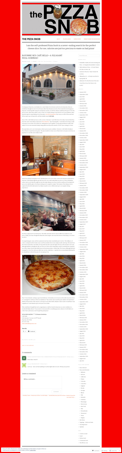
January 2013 (83, 347)
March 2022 (82, 101)
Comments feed (84, 440)
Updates (82, 426)
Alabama (83, 372)
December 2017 (84, 215)
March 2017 (82, 235)
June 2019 (82, 174)
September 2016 (84, 249)
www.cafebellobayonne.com (29, 323)
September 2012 (84, 356)
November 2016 (84, 244)
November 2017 (84, 217)
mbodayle (35, 61)
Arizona (83, 374)
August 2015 (83, 276)
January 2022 (83, 105)
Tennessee (83, 413)
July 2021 (82, 119)
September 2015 (84, 274)
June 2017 (82, 228)
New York (83, 406)
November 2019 (84, 162)
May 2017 (82, 231)
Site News (82, 420)
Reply (72, 356)
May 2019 (82, 176)
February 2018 (83, 210)
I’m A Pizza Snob (67, 39)
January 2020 (83, 158)
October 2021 (83, 112)
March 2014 (82, 315)
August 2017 (83, 224)
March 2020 (83, 153)
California (83, 376)
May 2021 (82, 124)
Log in (81, 436)
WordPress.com (84, 442)
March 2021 (82, 128)
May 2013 (82, 338)
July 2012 (82, 360)
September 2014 (84, 301)
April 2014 (82, 313)
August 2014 (83, 304)
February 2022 (83, 103)
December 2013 (84, 322)
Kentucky (83, 397)
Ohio (82, 408)
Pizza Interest (83, 367)
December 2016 (84, 242)
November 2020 (84, 135)
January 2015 (83, 292)
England (83, 386)
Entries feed (83, 438)
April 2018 (82, 206)
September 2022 (84, 94)
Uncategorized (83, 424)
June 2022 (82, 96)
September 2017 (84, 222)
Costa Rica (83, 383)
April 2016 (82, 260)
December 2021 (84, 108)
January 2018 (83, 212)
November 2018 (84, 190)
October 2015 (83, 272)
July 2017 (82, 226)
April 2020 (82, 151)
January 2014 (83, 320)
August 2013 (83, 331)
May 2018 (82, 203)
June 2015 (82, 281)
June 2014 (82, 308)
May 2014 (82, 310)
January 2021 (83, 130)
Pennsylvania (84, 411)
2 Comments (55, 61)
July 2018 (82, 199)
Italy (82, 395)
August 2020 (83, 142)
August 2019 (83, 169)
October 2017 (83, 219)
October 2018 (83, 192)
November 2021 (84, 110)
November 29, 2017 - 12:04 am (64, 356)
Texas (82, 415)
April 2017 (82, 233)
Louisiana (83, 399)
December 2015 (84, 267)
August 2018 (83, 197)
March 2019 (82, 181)
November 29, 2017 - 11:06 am (38, 363)
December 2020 (84, 133)
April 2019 (82, 178)
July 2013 (82, 333)
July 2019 (82, 172)
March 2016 (82, 263)
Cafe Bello (31, 339)
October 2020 (83, 137)
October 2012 (83, 354)
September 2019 (84, 167)
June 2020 (82, 146)
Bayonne (26, 339)
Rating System (77, 39)
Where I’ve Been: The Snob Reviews (92, 39)
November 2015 (84, 269)
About (58, 39)
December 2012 (84, 349)
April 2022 (82, 99)
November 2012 (84, 351)
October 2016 (83, 247)
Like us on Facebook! (28, 345)
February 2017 (83, 238)
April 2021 (82, 126)
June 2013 (82, 335)
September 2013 (84, 329)
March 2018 (82, 208)
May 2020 (82, 149)
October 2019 (83, 165)
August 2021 (83, 117)
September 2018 (84, 194)
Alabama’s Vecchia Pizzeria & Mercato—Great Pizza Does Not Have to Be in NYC (90, 83)
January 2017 (83, 240)
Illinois (82, 392)
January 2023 (83, 92)
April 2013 (82, 340)
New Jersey (41, 61)
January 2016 (83, 265)
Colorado (83, 381)
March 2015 (82, 288)
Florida (82, 388)
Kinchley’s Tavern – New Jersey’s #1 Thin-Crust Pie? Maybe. (35, 395)
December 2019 (84, 160)
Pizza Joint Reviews (48, 61)
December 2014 (84, 294)
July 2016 (82, 253)
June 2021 (82, 121)
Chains (82, 379)
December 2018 (84, 187)
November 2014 (84, 297)
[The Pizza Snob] (61, 18)
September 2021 (84, 115)
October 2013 (83, 326)
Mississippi (83, 401)
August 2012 (83, 358)
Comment (56, 391)
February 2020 (83, 156)
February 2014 (83, 317)
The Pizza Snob (31, 39)
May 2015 (82, 283)
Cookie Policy (33, 450)
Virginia (82, 417)
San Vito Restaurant (51, 114)
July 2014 (82, 306)
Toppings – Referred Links (86, 422)
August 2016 (83, 251)
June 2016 (82, 256)
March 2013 (82, 342)
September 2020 (84, 140)
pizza (34, 339)
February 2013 (83, 345)
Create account (83, 433)
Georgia (83, 390)
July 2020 (82, 144)
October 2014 (83, 299)
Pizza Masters (45, 121)
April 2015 (82, 285)
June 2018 (82, 201)
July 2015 (82, 279)
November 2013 (84, 324)
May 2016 (82, 258)
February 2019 (83, 183)
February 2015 (83, 290)
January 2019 (83, 185)
